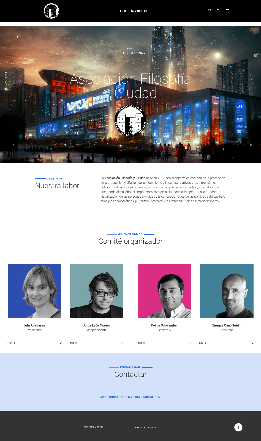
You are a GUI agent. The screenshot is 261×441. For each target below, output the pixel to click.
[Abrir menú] (227, 11)
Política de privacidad (145, 427)
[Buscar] (218, 11)
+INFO (10, 343)
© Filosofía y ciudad (93, 426)
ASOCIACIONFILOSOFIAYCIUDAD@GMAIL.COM (130, 397)
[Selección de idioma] (209, 11)
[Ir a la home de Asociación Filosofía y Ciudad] (51, 11)
